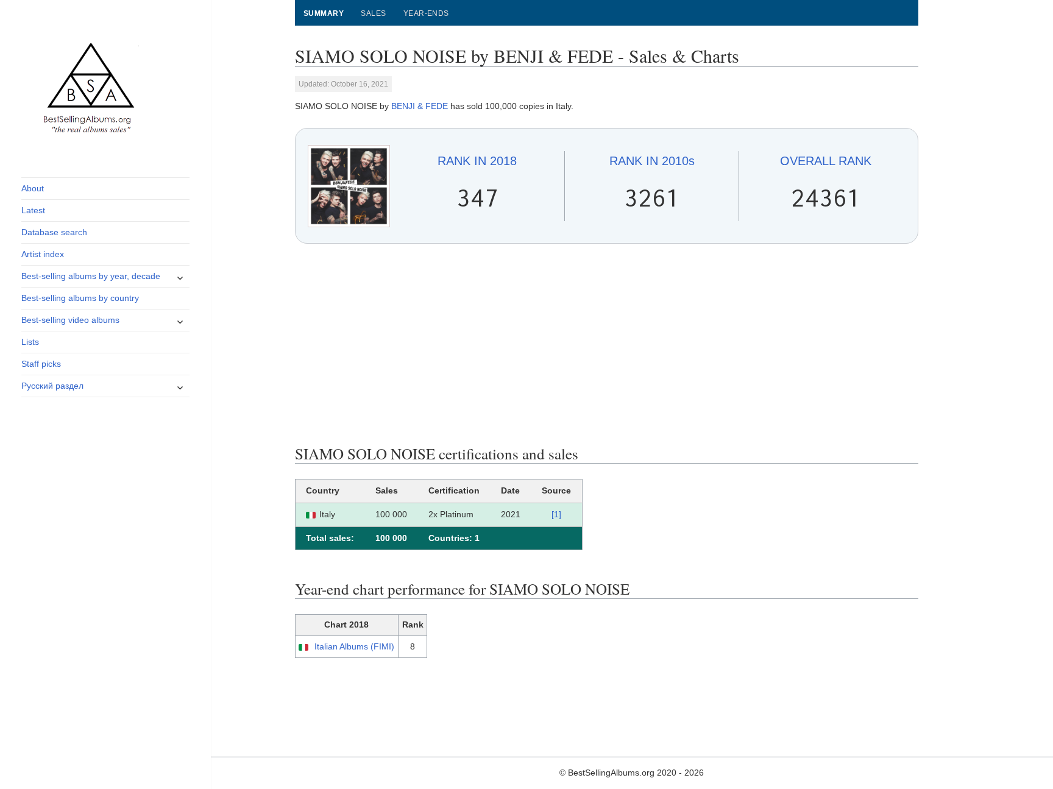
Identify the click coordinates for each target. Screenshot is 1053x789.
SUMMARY (323, 13)
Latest (33, 210)
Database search (54, 232)
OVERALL (825, 161)
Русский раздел (52, 386)
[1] (556, 514)
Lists (30, 342)
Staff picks (41, 364)
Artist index (42, 254)
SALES (373, 13)
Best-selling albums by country (80, 298)
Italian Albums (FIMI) (354, 646)
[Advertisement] (607, 344)
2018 (477, 161)
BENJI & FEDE (419, 106)
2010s (652, 161)
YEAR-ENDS (426, 13)
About (32, 188)
